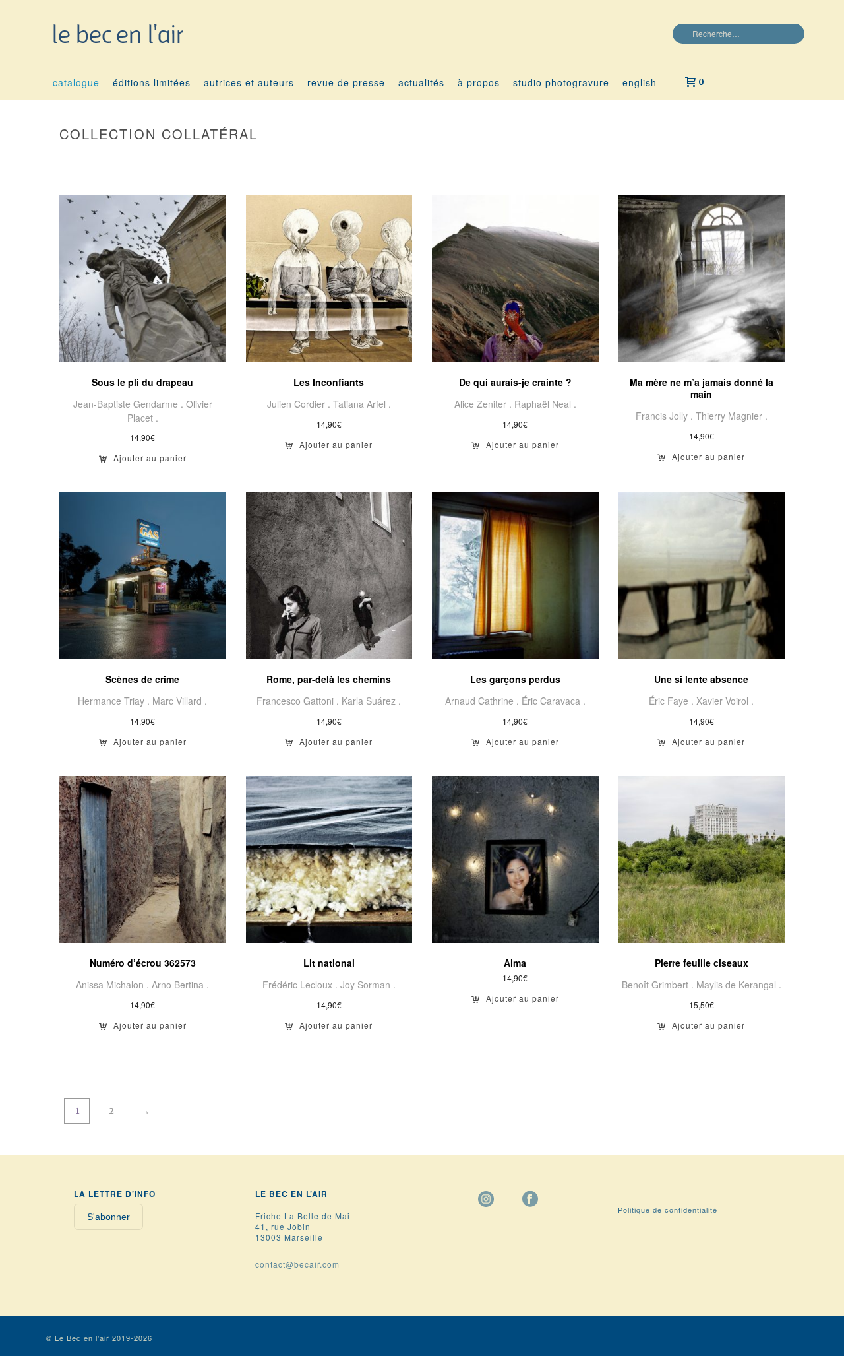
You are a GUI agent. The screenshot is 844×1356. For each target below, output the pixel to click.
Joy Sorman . (368, 984)
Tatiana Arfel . (362, 403)
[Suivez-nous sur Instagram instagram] (486, 1199)
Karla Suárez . (371, 700)
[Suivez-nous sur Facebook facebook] (530, 1199)
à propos (479, 82)
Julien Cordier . (300, 403)
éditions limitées (152, 82)
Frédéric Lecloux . (301, 984)
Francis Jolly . (666, 415)
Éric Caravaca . (554, 700)
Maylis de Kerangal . (738, 984)
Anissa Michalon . (114, 984)
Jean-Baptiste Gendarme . (129, 403)
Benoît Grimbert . (659, 984)
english (639, 82)
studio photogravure (561, 82)
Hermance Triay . (115, 700)
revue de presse (346, 82)
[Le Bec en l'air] (119, 33)
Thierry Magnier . (732, 415)
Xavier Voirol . (725, 700)
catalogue (76, 82)
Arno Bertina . (180, 984)
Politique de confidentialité (667, 1209)
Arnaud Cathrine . (483, 700)
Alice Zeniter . (484, 403)
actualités (421, 82)
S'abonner (108, 1216)
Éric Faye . (672, 700)
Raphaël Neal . (545, 403)
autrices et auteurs (249, 82)
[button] (142, 462)
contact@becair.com (297, 1264)
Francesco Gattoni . (299, 700)
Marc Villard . (179, 700)
